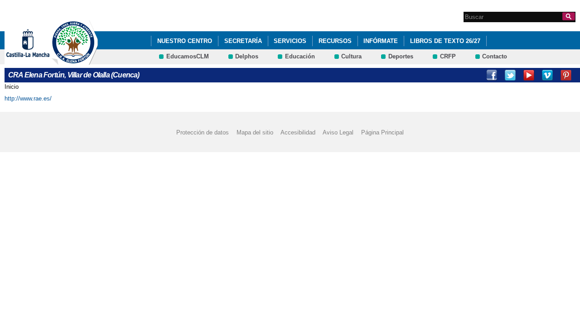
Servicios (290, 41)
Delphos (246, 56)
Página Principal (382, 132)
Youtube (528, 75)
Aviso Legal (338, 132)
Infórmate (380, 41)
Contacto (494, 56)
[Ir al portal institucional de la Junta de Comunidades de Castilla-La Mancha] (39, 60)
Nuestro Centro (184, 41)
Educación (300, 56)
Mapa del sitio (255, 132)
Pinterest (566, 75)
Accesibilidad (297, 132)
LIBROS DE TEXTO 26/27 (445, 41)
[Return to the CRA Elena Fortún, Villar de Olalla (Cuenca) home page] (75, 60)
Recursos (335, 41)
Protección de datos (202, 132)
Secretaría (243, 41)
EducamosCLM (187, 56)
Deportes (400, 56)
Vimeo (547, 75)
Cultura (351, 56)
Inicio (12, 86)
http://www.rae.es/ (28, 98)
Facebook (491, 75)
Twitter (510, 75)
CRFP (448, 56)
